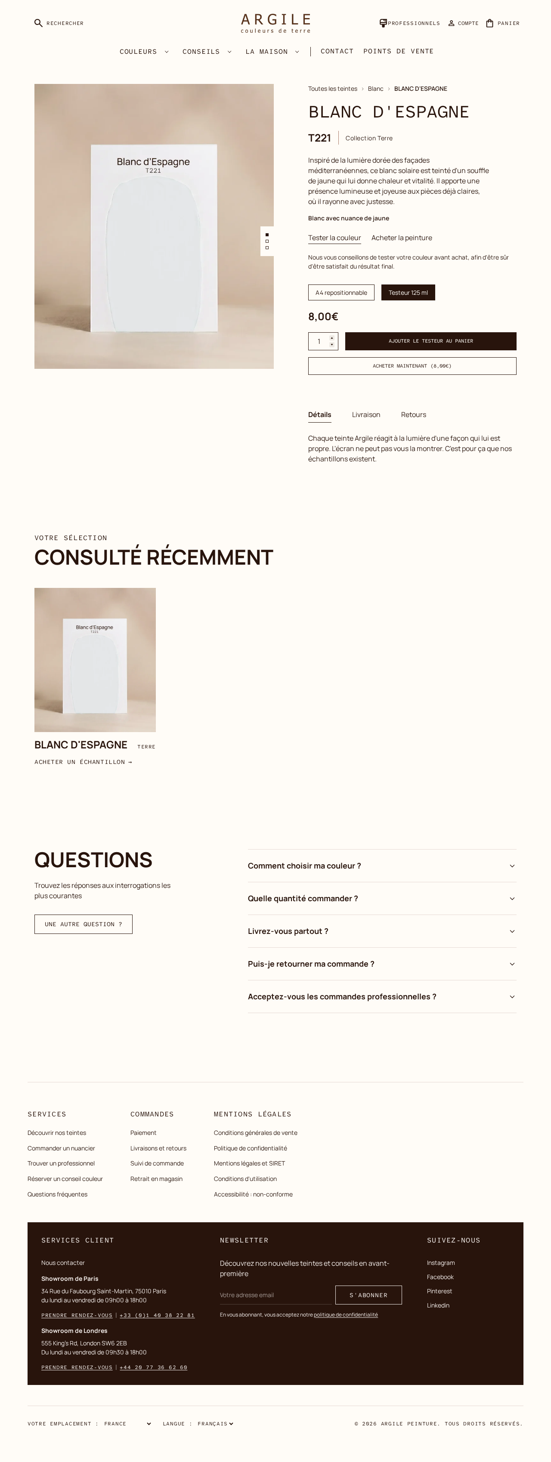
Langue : (178, 1423)
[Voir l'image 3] (267, 247)
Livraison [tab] (366, 414)
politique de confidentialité (346, 1314)
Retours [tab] (413, 414)
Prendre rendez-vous (77, 1315)
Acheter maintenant (412, 366)
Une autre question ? (83, 924)
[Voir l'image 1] (267, 234)
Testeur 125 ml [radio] (408, 292)
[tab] (334, 237)
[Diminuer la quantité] (331, 345)
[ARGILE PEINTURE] (275, 23)
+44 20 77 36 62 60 (153, 1367)
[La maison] (297, 51)
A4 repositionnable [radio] (341, 292)
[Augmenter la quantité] (331, 338)
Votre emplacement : (63, 1423)
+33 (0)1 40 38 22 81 (157, 1315)
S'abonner (369, 1295)
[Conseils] (229, 51)
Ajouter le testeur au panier (431, 341)
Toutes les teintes (332, 88)
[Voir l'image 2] (267, 241)
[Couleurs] (166, 51)
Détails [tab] (319, 414)
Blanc (376, 88)
